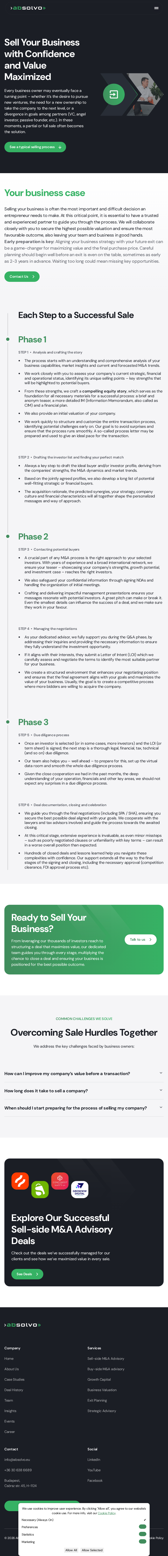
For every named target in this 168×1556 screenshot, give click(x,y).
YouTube (94, 1470)
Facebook (95, 1480)
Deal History (13, 1390)
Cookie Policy (155, 1538)
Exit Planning (97, 1400)
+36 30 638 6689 (18, 1470)
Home (9, 1358)
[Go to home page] (22, 1324)
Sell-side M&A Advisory (106, 1358)
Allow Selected (92, 1550)
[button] (156, 8)
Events (9, 1421)
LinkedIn (94, 1459)
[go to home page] (28, 8)
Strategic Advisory (102, 1411)
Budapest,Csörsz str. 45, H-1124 (20, 1483)
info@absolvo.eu (17, 1459)
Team (8, 1400)
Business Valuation (102, 1390)
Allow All (71, 1550)
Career (9, 1431)
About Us (11, 1369)
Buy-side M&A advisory (106, 1369)
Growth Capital (99, 1379)
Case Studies (14, 1379)
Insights (10, 1411)
